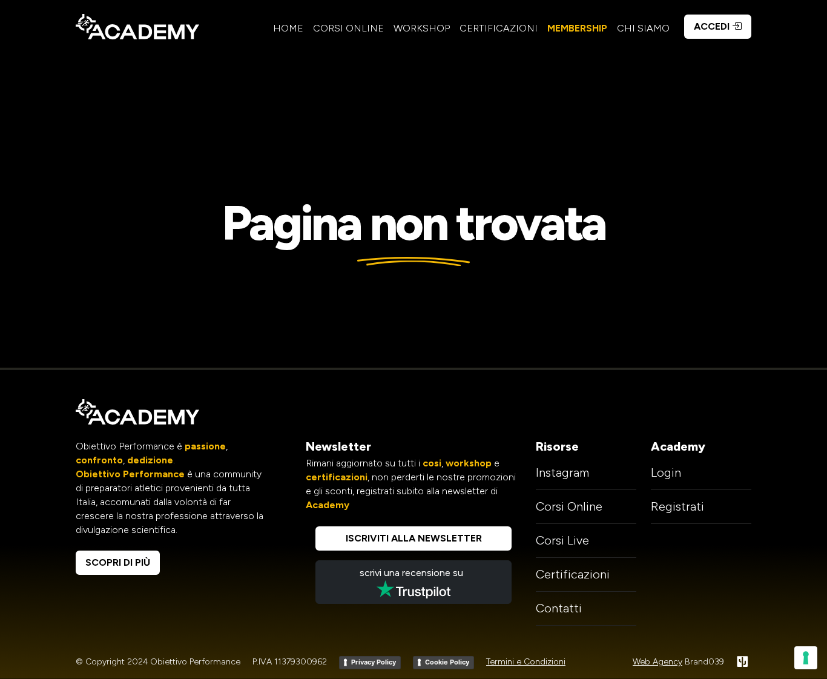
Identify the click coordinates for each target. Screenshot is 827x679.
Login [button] (666, 472)
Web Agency (657, 662)
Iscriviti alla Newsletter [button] (414, 538)
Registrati (677, 506)
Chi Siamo (643, 28)
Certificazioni (499, 28)
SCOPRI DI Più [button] (117, 562)
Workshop (422, 28)
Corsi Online (348, 28)
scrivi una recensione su (414, 572)
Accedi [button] (713, 26)
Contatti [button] (559, 608)
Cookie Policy (447, 662)
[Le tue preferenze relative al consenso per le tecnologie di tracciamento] (805, 657)
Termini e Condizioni (525, 662)
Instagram (562, 472)
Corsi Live (562, 540)
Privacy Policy (373, 662)
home (288, 28)
